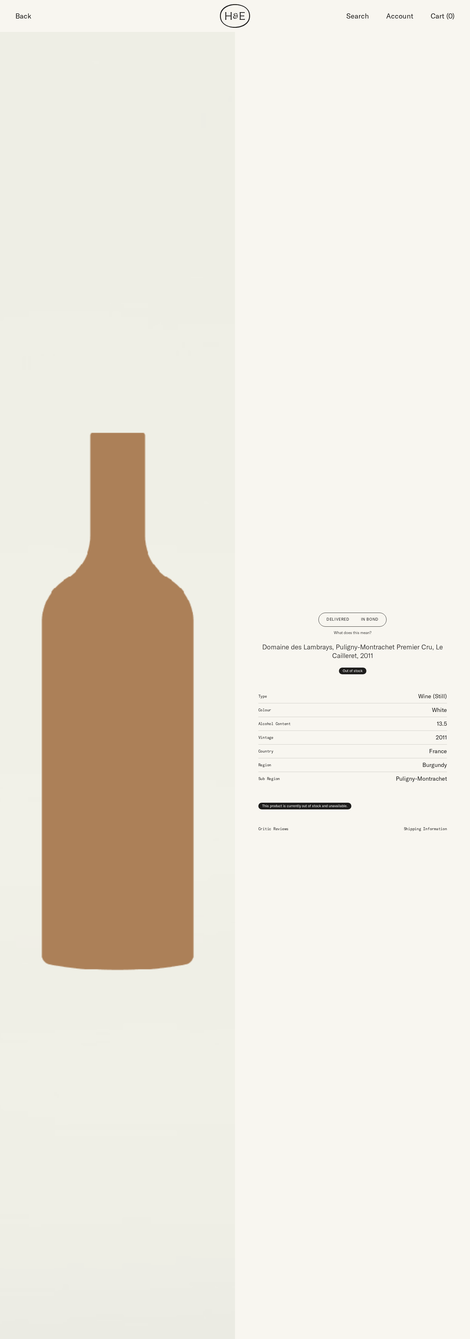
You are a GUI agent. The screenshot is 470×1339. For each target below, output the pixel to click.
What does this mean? (353, 632)
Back (23, 15)
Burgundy (434, 765)
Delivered (337, 619)
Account (399, 15)
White (439, 710)
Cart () (443, 15)
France (438, 751)
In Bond (370, 619)
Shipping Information (425, 828)
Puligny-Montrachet (421, 778)
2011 (441, 737)
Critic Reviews (273, 828)
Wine (424, 696)
